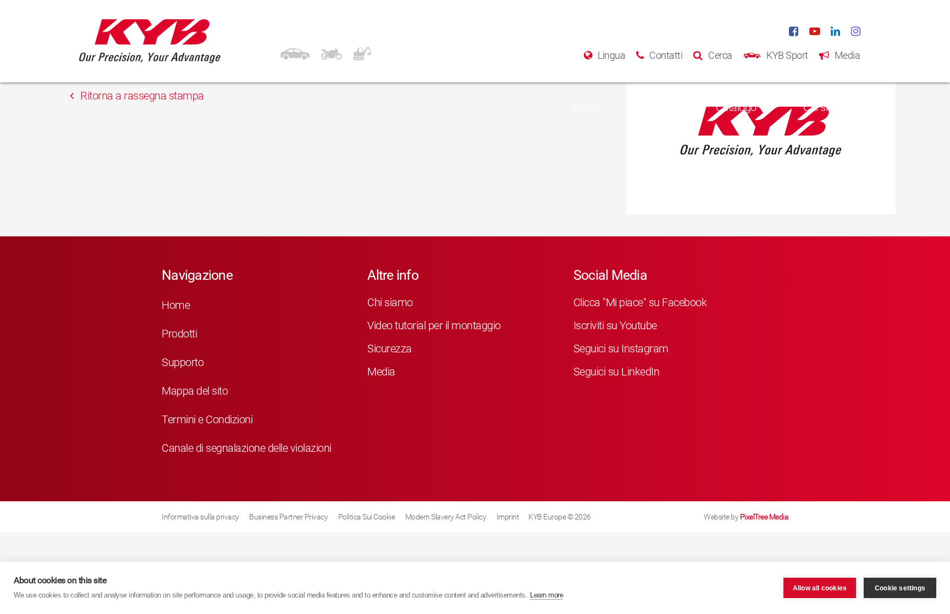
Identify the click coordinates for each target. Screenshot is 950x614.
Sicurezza (389, 348)
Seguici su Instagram (621, 348)
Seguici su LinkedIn (616, 371)
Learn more (546, 595)
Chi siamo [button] (826, 107)
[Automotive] (295, 52)
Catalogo (736, 107)
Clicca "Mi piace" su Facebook (640, 302)
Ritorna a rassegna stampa (141, 95)
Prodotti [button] (651, 107)
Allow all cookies (820, 588)
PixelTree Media (764, 516)
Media (381, 371)
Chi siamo (390, 302)
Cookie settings (900, 588)
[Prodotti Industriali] (362, 52)
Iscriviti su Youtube (615, 325)
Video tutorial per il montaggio (434, 325)
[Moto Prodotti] (331, 52)
